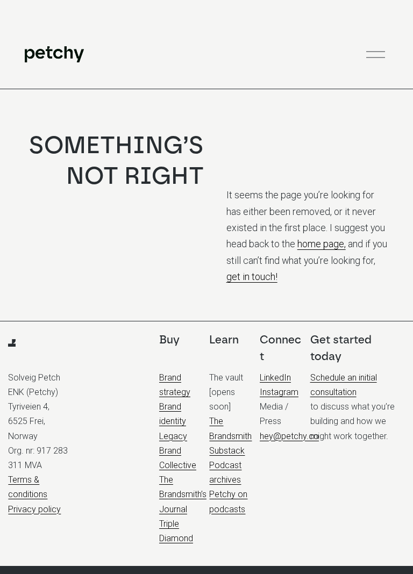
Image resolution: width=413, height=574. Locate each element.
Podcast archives (225, 472)
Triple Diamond (176, 531)
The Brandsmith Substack (230, 435)
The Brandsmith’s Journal (182, 494)
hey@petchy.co (289, 436)
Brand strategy (174, 384)
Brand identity (172, 413)
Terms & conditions (27, 487)
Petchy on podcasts (228, 501)
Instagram (279, 392)
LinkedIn (275, 377)
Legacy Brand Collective (177, 450)
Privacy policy (34, 509)
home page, (321, 243)
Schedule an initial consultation (343, 384)
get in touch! (251, 276)
